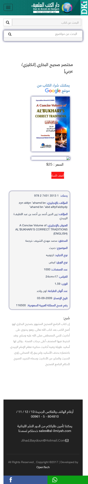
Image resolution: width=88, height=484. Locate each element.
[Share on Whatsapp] (62, 479)
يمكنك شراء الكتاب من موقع (53, 87)
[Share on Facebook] (18, 479)
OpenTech (43, 467)
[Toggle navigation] (8, 7)
